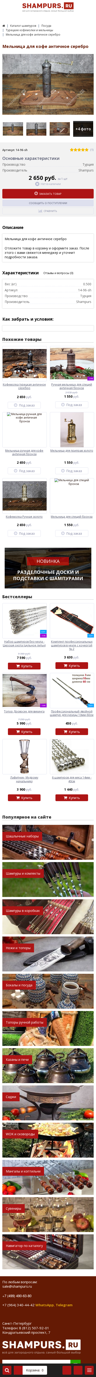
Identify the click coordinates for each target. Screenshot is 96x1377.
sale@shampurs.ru (17, 1286)
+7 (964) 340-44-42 (18, 1305)
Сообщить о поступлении (48, 203)
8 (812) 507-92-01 (34, 1328)
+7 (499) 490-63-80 (16, 1295)
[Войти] (66, 1370)
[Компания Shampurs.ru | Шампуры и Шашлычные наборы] (3, 26)
